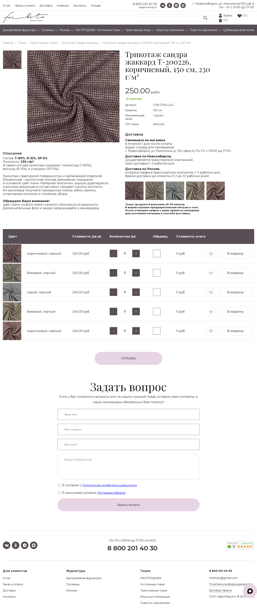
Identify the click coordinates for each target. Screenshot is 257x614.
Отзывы (96, 5)
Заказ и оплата (25, 5)
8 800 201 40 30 (145, 4)
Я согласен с (99, 485)
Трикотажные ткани (153, 590)
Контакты (79, 5)
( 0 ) (244, 15)
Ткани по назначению (155, 603)
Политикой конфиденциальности (109, 485)
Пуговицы (73, 584)
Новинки (63, 5)
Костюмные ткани (152, 584)
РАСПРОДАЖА (150, 578)
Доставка (46, 5)
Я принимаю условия (93, 493)
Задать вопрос (147, 7)
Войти (228, 15)
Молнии (71, 590)
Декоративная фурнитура (83, 578)
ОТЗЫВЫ (128, 358)
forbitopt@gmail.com (223, 578)
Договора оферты (111, 493)
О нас (7, 5)
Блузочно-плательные (155, 596)
